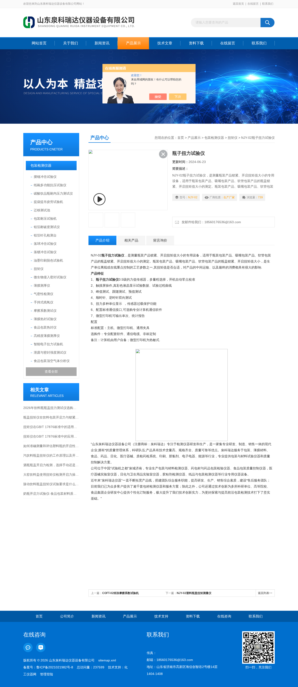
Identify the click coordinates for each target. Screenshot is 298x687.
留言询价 (160, 240)
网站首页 (39, 43)
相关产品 (131, 240)
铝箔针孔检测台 (45, 235)
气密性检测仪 (43, 294)
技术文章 (164, 43)
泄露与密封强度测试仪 (50, 352)
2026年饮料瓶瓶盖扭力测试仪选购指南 (51, 408)
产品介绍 (102, 240)
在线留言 (253, 3)
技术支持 (161, 616)
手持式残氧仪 (43, 302)
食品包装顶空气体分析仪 (52, 361)
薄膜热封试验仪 (45, 319)
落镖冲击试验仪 (45, 252)
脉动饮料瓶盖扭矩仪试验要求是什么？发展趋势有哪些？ (51, 484)
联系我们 (267, 3)
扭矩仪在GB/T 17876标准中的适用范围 (51, 427)
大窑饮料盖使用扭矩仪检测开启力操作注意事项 (51, 474)
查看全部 (51, 371)
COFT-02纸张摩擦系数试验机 (120, 593)
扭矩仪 (39, 269)
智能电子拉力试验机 (48, 344)
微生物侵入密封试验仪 (50, 277)
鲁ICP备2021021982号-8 (54, 667)
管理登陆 (46, 674)
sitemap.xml (107, 660)
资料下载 (196, 43)
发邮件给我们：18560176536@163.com (210, 222)
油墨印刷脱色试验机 (48, 260)
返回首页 (238, 3)
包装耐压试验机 (45, 218)
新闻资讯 (102, 43)
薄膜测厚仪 (42, 285)
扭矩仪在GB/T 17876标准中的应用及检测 (51, 436)
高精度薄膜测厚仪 (47, 336)
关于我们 (70, 43)
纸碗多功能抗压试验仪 (50, 185)
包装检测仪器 (40, 165)
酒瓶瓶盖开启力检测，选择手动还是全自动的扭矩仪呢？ (51, 465)
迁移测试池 (42, 210)
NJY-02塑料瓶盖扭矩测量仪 (194, 593)
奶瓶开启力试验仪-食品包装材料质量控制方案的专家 (51, 493)
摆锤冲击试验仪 (45, 177)
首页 (180, 137)
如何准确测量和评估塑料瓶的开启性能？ (51, 446)
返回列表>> (265, 593)
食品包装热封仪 (45, 327)
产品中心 (41, 142)
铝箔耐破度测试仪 (47, 227)
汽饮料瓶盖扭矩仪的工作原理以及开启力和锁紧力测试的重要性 (51, 455)
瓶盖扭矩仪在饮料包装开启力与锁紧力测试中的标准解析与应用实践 (51, 417)
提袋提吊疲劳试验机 (48, 202)
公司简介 (67, 616)
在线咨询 (224, 616)
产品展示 (133, 43)
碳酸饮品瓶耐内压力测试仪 (53, 193)
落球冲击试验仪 (45, 244)
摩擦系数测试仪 (45, 310)
